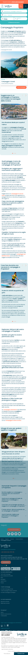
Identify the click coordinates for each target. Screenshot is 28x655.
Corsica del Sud (19, 539)
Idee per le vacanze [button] (5, 601)
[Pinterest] (12, 533)
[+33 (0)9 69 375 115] (21, 6)
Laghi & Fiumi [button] (3, 581)
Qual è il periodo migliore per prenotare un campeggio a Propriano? (10, 516)
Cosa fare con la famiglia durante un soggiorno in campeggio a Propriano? (13, 505)
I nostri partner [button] (4, 615)
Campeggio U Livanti (8, 82)
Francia (7, 539)
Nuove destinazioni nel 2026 (7, 575)
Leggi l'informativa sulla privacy (7, 649)
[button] (25, 6)
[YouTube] (19, 533)
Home (2, 539)
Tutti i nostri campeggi (5, 574)
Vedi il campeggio (21, 87)
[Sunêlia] (8, 6)
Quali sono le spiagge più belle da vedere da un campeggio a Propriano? (12, 500)
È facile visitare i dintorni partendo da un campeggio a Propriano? (13, 510)
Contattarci (6, 562)
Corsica (12, 539)
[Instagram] (15, 533)
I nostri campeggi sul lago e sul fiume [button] (9, 590)
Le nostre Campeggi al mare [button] (7, 589)
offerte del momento (18, 2)
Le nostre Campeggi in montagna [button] (8, 592)
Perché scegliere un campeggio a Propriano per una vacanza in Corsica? (12, 493)
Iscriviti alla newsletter (14, 529)
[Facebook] (8, 533)
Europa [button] (2, 582)
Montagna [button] (3, 579)
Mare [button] (2, 577)
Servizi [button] (2, 612)
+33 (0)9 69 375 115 (7, 552)
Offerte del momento (5, 603)
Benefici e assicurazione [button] (6, 614)
